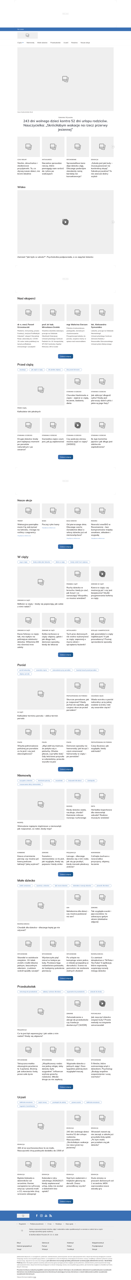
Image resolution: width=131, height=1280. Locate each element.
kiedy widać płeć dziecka (41, 562)
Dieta (93, 806)
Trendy (20, 521)
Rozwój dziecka (23, 924)
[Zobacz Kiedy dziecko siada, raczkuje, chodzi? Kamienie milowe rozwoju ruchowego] (78, 796)
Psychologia (96, 1013)
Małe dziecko (72, 521)
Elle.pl (19, 1243)
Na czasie (20, 29)
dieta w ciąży (60, 562)
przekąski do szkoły (59, 1102)
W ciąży (20, 712)
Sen (68, 907)
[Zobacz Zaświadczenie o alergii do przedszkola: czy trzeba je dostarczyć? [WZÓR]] (78, 1003)
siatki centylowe (25, 885)
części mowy (42, 1102)
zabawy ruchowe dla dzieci (52, 991)
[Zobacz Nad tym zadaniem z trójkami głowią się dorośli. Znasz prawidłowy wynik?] (78, 1164)
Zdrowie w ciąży (23, 600)
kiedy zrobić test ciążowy (79, 562)
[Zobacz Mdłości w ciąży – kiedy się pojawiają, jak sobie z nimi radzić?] (40, 582)
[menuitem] (20, 42)
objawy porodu (25, 674)
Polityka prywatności (36, 1224)
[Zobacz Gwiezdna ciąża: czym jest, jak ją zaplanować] (53, 425)
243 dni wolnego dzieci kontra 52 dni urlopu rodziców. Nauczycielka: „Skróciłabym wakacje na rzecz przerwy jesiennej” (65, 125)
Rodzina (94, 521)
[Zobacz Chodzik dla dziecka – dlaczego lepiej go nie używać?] (40, 905)
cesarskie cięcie (41, 670)
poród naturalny (25, 670)
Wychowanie (71, 159)
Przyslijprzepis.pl (97, 1246)
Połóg (19, 742)
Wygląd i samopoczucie (100, 630)
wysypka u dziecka (26, 780)
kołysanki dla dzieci (75, 780)
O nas (49, 1224)
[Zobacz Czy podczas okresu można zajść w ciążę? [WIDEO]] (78, 425)
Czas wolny (22, 159)
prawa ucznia (76, 1102)
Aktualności (47, 159)
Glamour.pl (45, 1243)
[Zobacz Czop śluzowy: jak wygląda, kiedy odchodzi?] (102, 732)
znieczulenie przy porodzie (62, 670)
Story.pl (94, 1249)
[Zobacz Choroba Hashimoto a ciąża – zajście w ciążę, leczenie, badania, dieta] (78, 381)
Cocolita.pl (70, 1249)
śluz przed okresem (73, 369)
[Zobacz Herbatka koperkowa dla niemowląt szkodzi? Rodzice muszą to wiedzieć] (102, 796)
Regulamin (22, 1224)
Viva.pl (19, 1249)
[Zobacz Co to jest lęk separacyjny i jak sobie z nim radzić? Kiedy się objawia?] (40, 1011)
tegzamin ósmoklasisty (27, 1106)
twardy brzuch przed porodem (86, 670)
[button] (65, 356)
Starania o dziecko (74, 391)
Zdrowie (45, 852)
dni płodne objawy (54, 369)
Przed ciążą (22, 408)
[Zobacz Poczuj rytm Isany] (53, 510)
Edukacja (94, 159)
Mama (44, 521)
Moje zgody (69, 1224)
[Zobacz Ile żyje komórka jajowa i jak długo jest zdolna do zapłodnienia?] (102, 425)
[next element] (112, 158)
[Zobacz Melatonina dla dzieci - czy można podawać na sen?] (78, 897)
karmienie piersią (44, 780)
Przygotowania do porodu (77, 696)
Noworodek (95, 852)
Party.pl (44, 1246)
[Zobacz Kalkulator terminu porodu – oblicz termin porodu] (40, 694)
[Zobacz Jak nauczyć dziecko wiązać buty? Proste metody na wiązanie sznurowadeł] (102, 1003)
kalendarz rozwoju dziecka (82, 885)
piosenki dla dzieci (103, 885)
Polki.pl (69, 1246)
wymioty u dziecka (43, 885)
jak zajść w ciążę (37, 369)
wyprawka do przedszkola (76, 991)
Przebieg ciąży (72, 584)
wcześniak (59, 780)
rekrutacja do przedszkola (28, 991)
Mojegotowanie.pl (98, 1243)
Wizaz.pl (45, 1249)
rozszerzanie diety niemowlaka (30, 784)
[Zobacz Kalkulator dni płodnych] (40, 389)
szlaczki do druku (96, 991)
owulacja (23, 369)
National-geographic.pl (24, 1246)
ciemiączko (91, 780)
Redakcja (59, 1224)
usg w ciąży (23, 562)
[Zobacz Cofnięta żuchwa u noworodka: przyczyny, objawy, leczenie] (102, 842)
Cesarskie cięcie (97, 696)
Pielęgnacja (71, 852)
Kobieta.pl (70, 1243)
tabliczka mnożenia (26, 1102)
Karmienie (21, 852)
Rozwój (20, 822)
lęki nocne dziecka (61, 885)
